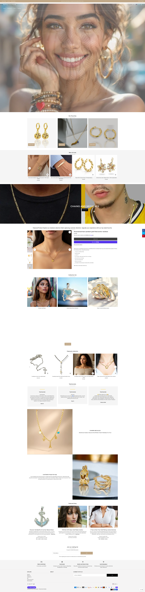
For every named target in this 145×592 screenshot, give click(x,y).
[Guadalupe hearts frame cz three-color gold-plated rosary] (84, 364)
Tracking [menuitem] (19, 8)
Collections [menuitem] (9, 8)
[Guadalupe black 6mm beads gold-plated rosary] (61, 364)
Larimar (8, 1)
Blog (37, 538)
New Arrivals (72, 152)
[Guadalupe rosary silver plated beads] (38, 364)
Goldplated (102, 538)
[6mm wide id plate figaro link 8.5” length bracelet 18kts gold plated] (61, 165)
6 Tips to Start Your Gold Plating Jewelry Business (103, 530)
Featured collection (72, 351)
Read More (53, 534)
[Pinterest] (141, 1)
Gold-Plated (4, 1)
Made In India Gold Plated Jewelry (103, 308)
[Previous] (39, 1)
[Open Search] (132, 4)
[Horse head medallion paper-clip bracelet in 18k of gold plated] (38, 165)
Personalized (13, 1)
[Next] (105, 1)
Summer (45, 538)
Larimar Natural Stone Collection (72, 308)
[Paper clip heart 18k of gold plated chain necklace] (106, 364)
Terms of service (30, 579)
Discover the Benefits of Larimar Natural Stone (42, 530)
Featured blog (72, 503)
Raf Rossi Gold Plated (9, 4)
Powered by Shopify (42, 589)
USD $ (139, 4)
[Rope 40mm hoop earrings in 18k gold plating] (84, 165)
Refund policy (29, 580)
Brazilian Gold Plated (42, 308)
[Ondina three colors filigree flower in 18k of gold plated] (106, 165)
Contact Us (29, 576)
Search (28, 574)
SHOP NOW (31, 144)
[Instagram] (139, 1)
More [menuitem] (14, 8)
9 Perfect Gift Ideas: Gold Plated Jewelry (72, 530)
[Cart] (141, 4)
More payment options (78, 244)
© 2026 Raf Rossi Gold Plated (32, 589)
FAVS (19, 67)
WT (27, 578)
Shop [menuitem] (4, 8)
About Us (29, 575)
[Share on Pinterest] (143, 236)
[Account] (134, 4)
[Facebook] (138, 1)
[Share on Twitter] (143, 233)
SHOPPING (13, 67)
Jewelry (39, 538)
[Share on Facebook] (143, 230)
